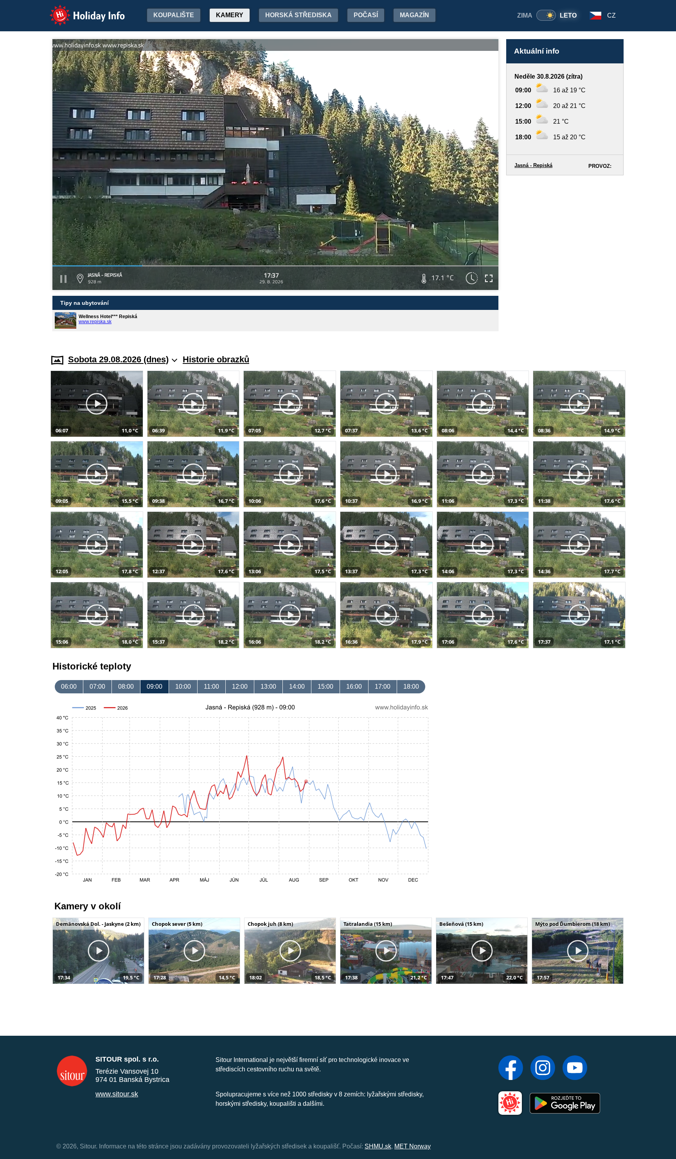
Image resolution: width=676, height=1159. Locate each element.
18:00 (411, 686)
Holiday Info (80, 10)
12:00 (240, 686)
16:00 (354, 686)
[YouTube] (575, 1068)
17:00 (382, 686)
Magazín (414, 15)
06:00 (69, 686)
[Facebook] (510, 1068)
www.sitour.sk (116, 1094)
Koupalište (173, 15)
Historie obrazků (216, 359)
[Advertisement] (565, 257)
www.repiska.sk (95, 321)
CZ (611, 15)
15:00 (325, 686)
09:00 (154, 686)
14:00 (297, 686)
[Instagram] (542, 1068)
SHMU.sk (378, 1146)
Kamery (229, 15)
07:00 (97, 686)
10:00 (183, 686)
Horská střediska (298, 15)
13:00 (268, 686)
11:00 (211, 686)
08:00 (126, 686)
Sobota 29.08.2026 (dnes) (118, 359)
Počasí (366, 15)
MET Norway (412, 1146)
